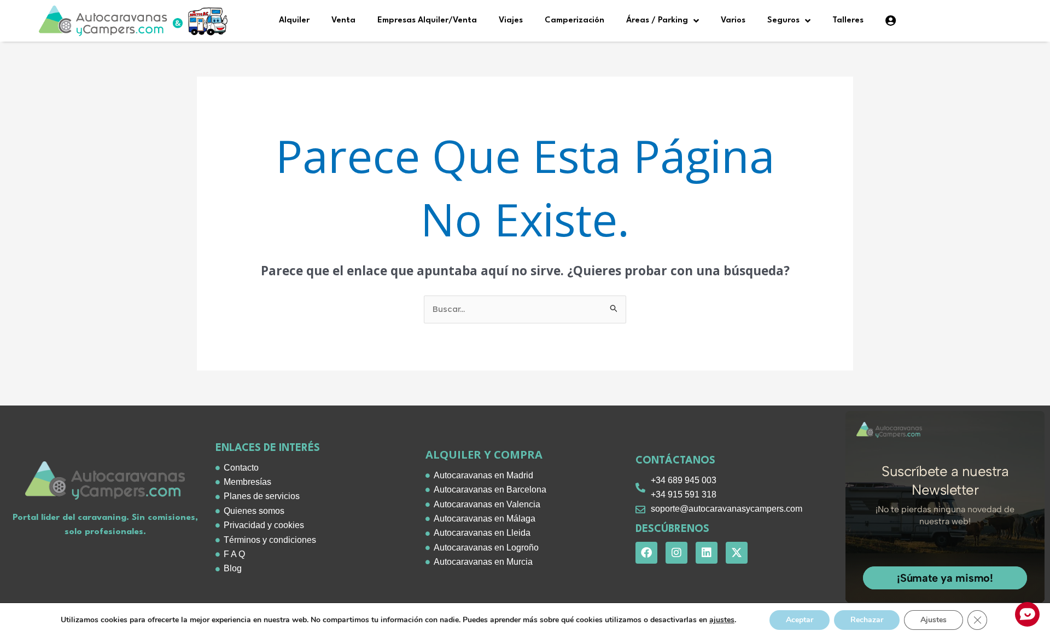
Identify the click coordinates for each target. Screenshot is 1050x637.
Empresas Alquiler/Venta (427, 20)
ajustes (721, 620)
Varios (733, 20)
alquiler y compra (483, 454)
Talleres (848, 20)
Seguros (783, 20)
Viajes (511, 20)
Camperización (574, 20)
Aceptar (799, 620)
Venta (343, 20)
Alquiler (294, 20)
